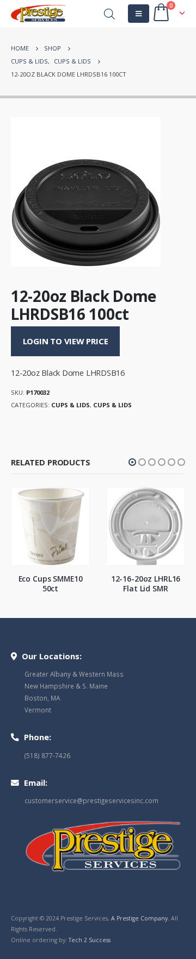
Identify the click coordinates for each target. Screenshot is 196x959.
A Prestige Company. (140, 918)
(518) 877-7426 (47, 755)
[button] (132, 462)
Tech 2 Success (90, 940)
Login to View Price (65, 341)
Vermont (37, 709)
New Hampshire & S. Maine (66, 686)
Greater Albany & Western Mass (74, 674)
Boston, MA (42, 697)
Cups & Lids (70, 405)
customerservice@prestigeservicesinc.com (91, 800)
